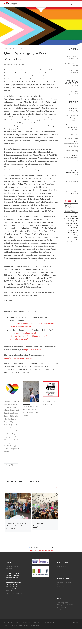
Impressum (49, 550)
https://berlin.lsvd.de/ (32, 350)
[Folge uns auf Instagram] (77, 623)
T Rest (59, 609)
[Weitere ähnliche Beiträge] (56, 487)
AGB (7, 591)
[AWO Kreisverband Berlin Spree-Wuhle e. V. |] (10, 3)
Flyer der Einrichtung (71, 151)
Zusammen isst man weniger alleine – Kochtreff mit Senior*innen (16, 525)
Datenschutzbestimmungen (14, 593)
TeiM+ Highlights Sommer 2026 (72, 57)
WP (14, 625)
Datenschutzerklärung (36, 550)
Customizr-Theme (34, 625)
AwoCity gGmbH (62, 603)
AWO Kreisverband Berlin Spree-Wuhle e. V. (24, 622)
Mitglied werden (62, 566)
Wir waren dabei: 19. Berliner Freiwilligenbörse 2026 (71, 64)
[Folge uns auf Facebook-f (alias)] (70, 623)
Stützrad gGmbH (62, 587)
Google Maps (74, 134)
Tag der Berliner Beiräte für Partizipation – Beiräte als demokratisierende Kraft (71, 71)
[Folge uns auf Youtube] (74, 623)
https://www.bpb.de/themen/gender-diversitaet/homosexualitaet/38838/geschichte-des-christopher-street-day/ (29, 336)
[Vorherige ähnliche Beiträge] (51, 487)
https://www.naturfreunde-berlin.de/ (18, 358)
